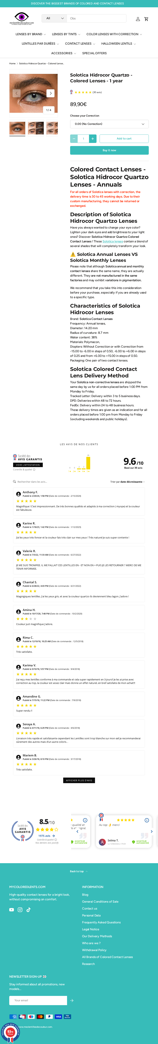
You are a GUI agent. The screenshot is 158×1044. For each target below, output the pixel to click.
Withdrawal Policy (94, 950)
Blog (85, 894)
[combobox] (84, 18)
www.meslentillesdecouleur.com (35, 1027)
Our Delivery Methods (97, 936)
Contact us (89, 908)
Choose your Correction (84, 115)
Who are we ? (91, 943)
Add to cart (124, 138)
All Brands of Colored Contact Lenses (107, 957)
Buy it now (109, 150)
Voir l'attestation (28, 464)
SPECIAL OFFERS (94, 53)
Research (88, 964)
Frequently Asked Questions (101, 922)
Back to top (77, 871)
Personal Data (91, 915)
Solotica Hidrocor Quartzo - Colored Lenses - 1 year (42, 63)
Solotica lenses (113, 241)
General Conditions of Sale (100, 901)
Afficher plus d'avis (79, 780)
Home (12, 63)
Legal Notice (90, 929)
